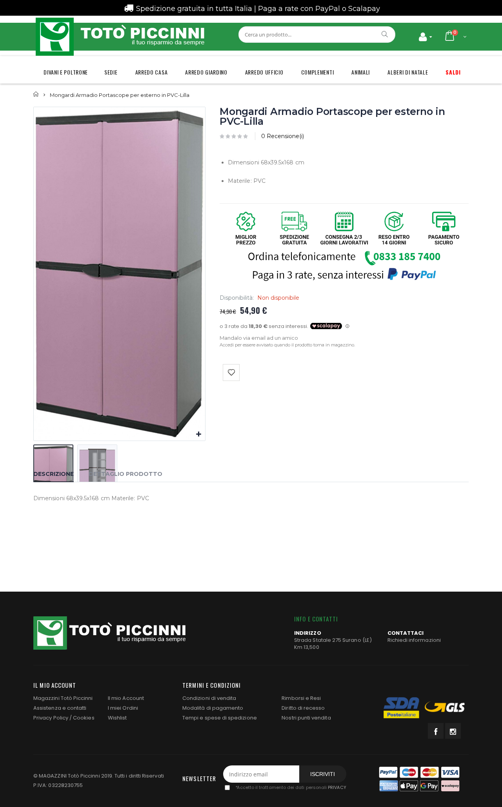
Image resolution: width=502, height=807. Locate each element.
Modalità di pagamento (212, 708)
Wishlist (117, 717)
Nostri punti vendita (306, 717)
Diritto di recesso (303, 708)
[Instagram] (453, 731)
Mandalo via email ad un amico (259, 338)
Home (36, 94)
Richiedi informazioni (414, 640)
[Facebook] (436, 731)
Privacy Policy (50, 717)
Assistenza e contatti (59, 708)
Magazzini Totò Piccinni (63, 698)
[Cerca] (385, 34)
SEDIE (111, 72)
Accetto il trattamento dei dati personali (290, 788)
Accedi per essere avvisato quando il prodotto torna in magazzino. (287, 345)
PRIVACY (337, 788)
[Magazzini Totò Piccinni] (119, 37)
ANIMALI (360, 72)
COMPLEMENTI (317, 72)
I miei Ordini (123, 708)
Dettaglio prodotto (125, 473)
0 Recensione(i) (282, 136)
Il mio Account (126, 698)
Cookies (83, 717)
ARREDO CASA (151, 72)
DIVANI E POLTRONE (66, 72)
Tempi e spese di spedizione (219, 717)
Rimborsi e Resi (301, 698)
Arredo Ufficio (264, 72)
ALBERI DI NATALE (407, 72)
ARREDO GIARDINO (206, 72)
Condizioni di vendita (209, 698)
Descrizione (53, 473)
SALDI (453, 72)
